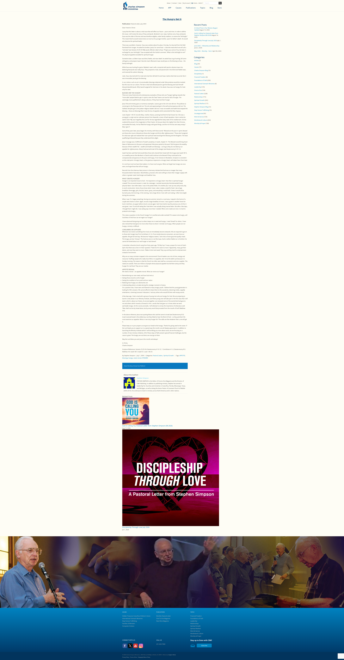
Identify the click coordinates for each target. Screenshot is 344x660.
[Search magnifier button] (220, 3)
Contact (174, 3)
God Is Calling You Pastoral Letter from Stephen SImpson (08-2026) (147, 426)
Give (180, 3)
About (168, 3)
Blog (211, 8)
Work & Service (199, 117)
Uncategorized (198, 113)
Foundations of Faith (200, 80)
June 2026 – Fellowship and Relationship (206, 46)
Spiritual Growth (168, 355)
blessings (125, 358)
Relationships (198, 97)
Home (161, 8)
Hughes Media (172, 655)
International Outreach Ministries (204, 84)
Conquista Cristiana (128, 626)
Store (220, 8)
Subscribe (204, 645)
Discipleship (198, 74)
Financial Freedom (200, 77)
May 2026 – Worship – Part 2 (203, 51)
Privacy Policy (125, 657)
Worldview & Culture (200, 120)
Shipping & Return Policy (144, 657)
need (135, 358)
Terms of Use (133, 657)
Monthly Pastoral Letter (163, 616)
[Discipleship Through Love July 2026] (170, 477)
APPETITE (182, 355)
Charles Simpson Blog (201, 70)
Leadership (197, 87)
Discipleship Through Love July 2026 (135, 527)
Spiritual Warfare (199, 103)
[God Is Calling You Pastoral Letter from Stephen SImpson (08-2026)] (135, 411)
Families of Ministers (128, 623)
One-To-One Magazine (163, 618)
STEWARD (145, 358)
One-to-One (198, 90)
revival (139, 358)
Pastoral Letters (158, 355)
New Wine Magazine (162, 621)
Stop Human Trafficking (201, 110)
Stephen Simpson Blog (201, 107)
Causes (178, 8)
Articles (196, 60)
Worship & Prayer (199, 123)
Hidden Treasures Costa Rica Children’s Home (136, 616)
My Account (186, 3)
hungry (131, 358)
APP (169, 8)
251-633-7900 (160, 644)
